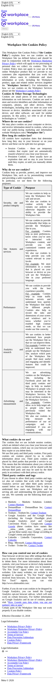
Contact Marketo (16, 504)
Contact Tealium (38, 512)
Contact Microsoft (33, 542)
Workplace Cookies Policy (28, 90)
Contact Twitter (35, 545)
